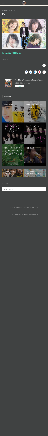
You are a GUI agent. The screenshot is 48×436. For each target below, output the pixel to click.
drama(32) (4, 59)
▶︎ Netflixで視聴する (11, 53)
